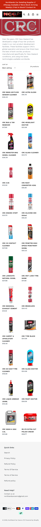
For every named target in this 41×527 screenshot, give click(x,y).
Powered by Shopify (32, 520)
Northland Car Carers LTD (16, 520)
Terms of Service (11, 475)
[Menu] (37, 14)
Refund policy (9, 481)
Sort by (5, 64)
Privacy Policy (9, 458)
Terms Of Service (11, 469)
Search (7, 453)
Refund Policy (9, 464)
